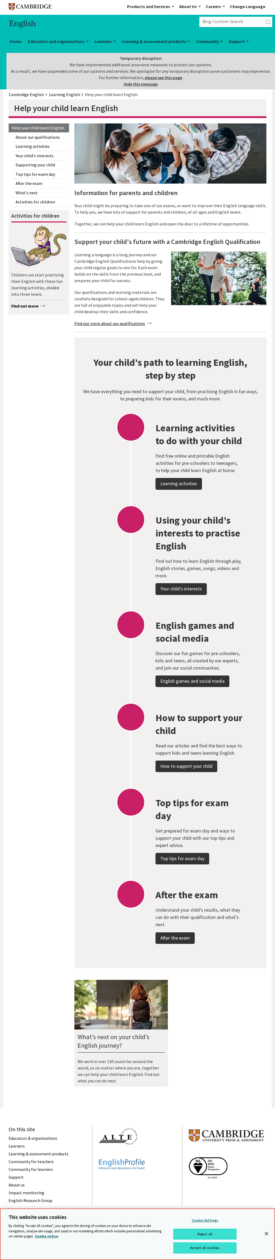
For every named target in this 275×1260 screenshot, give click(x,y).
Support (237, 41)
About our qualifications (38, 137)
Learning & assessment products (154, 41)
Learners (103, 41)
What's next (27, 192)
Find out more (24, 306)
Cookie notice (46, 1236)
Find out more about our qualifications (109, 323)
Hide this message (141, 84)
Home (15, 41)
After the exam (29, 183)
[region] (137, 1234)
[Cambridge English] (30, 8)
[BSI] (208, 1188)
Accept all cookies (204, 1248)
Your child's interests (35, 155)
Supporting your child (35, 164)
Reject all (204, 1234)
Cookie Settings (205, 1220)
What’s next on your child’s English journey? (113, 1041)
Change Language (247, 6)
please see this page (163, 77)
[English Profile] (122, 1179)
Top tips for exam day (35, 174)
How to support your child (186, 766)
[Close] (266, 1234)
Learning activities (33, 146)
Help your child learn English (38, 127)
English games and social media (192, 681)
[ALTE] (118, 1154)
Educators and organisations (56, 41)
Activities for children (35, 201)
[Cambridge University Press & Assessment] (226, 1152)
